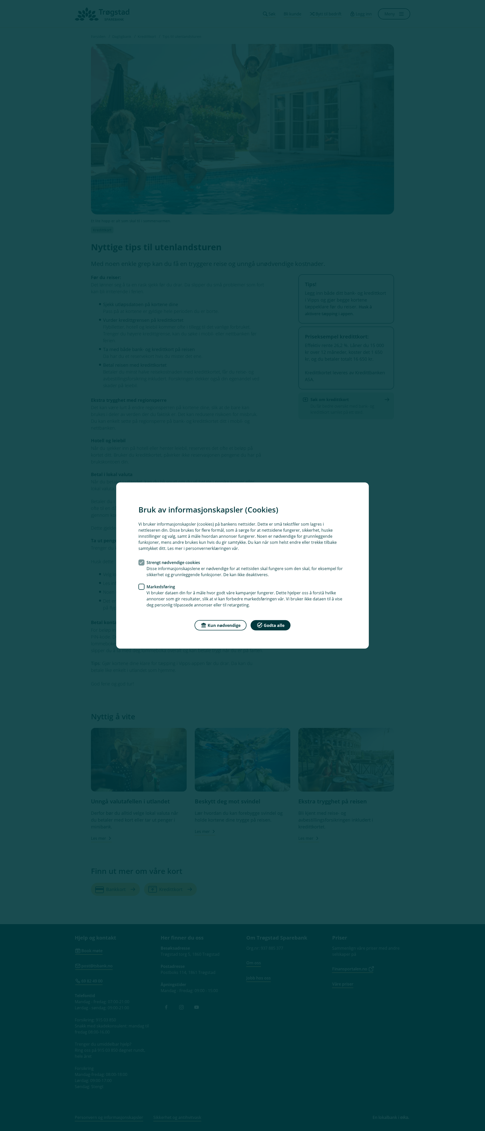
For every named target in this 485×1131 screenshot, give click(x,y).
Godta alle (274, 625)
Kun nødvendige (224, 625)
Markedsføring (161, 586)
